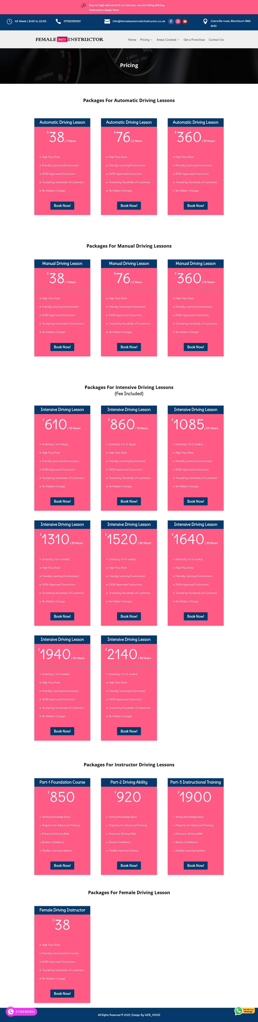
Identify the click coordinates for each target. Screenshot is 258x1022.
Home (132, 40)
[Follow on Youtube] (185, 21)
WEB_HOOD (152, 1015)
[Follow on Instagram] (178, 21)
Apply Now (111, 10)
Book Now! (62, 205)
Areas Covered (166, 40)
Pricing (144, 40)
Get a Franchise (194, 40)
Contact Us (216, 40)
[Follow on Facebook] (171, 21)
